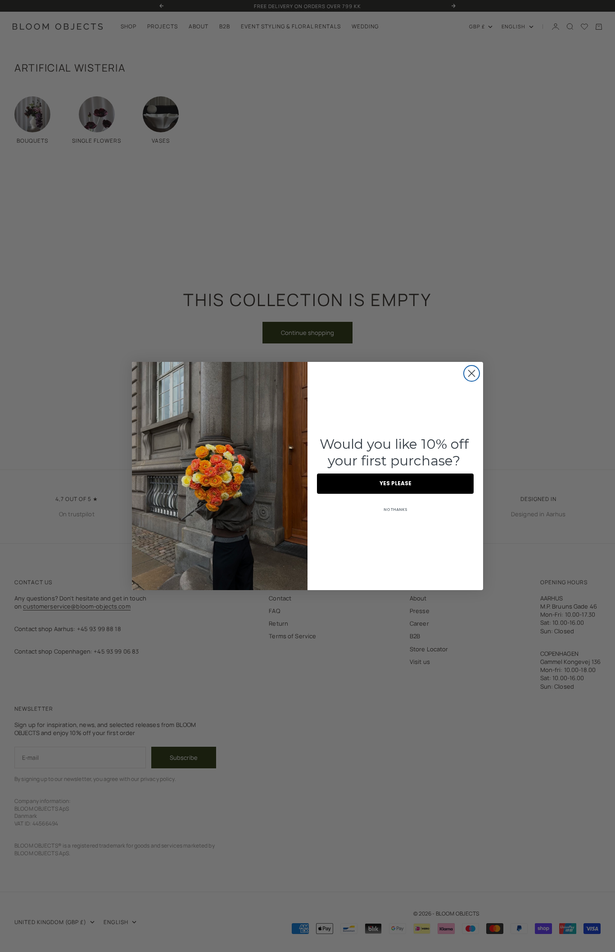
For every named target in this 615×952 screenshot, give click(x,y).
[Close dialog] (471, 373)
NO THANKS (395, 509)
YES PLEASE (396, 483)
